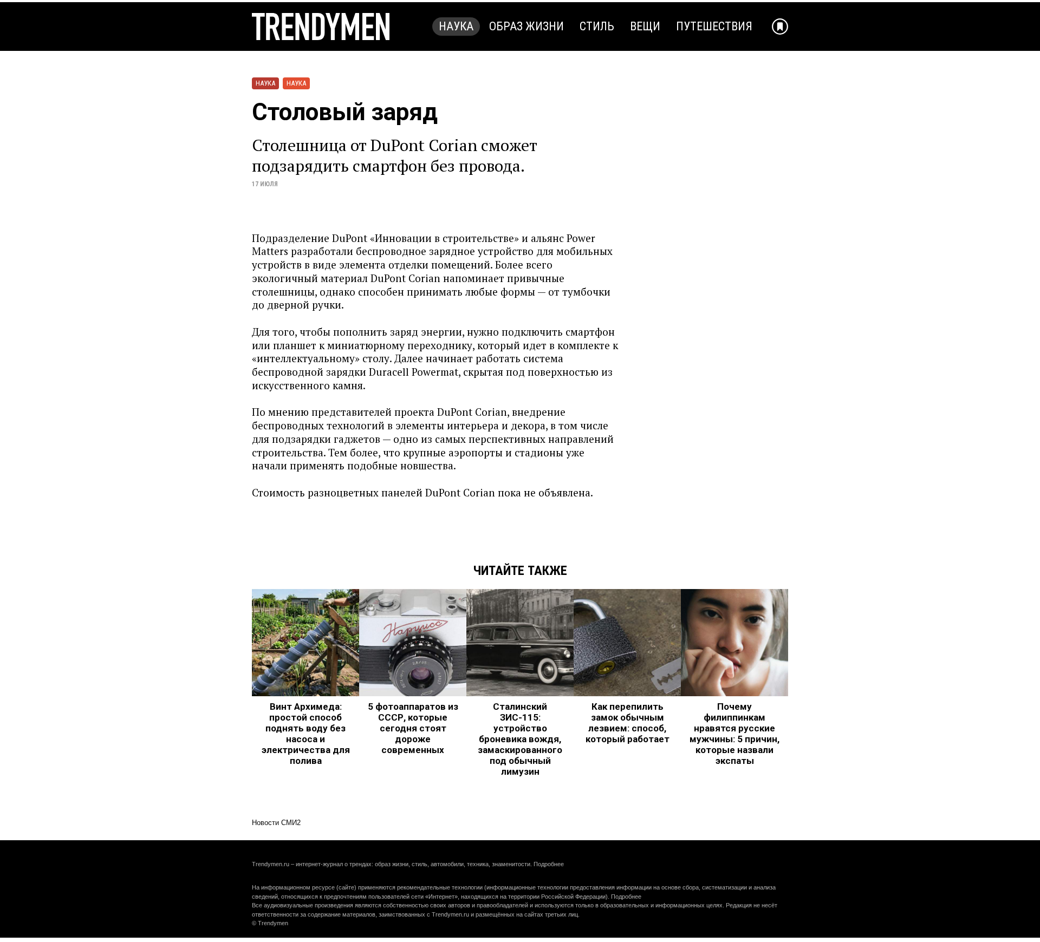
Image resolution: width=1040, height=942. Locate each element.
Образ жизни (526, 26)
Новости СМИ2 (276, 823)
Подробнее (549, 864)
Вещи (645, 26)
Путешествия (714, 26)
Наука (456, 26)
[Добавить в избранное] (780, 26)
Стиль (597, 26)
